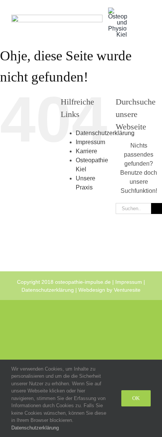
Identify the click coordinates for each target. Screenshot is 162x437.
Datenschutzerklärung (105, 133)
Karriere (86, 151)
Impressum (90, 142)
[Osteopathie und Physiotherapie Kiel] (117, 10)
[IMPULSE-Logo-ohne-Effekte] (56, 17)
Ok (136, 398)
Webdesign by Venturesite (109, 290)
